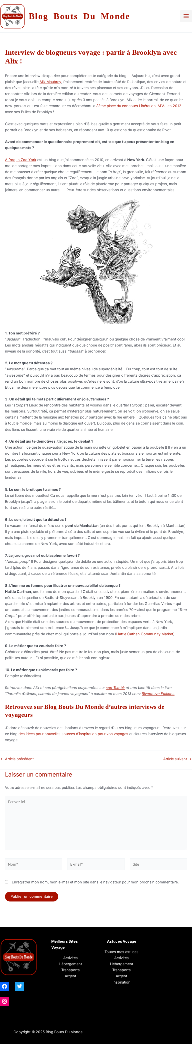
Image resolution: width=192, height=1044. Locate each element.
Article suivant (177, 759)
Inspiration (121, 982)
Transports (121, 970)
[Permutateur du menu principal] (186, 16)
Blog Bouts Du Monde (79, 16)
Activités (70, 958)
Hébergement (70, 964)
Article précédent (17, 759)
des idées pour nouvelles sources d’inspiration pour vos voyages (73, 734)
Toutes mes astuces (121, 952)
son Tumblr (115, 687)
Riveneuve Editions (158, 693)
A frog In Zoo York (20, 160)
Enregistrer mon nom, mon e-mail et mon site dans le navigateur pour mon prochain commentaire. (95, 882)
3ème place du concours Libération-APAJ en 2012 (138, 106)
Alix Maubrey (50, 82)
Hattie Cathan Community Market (144, 634)
